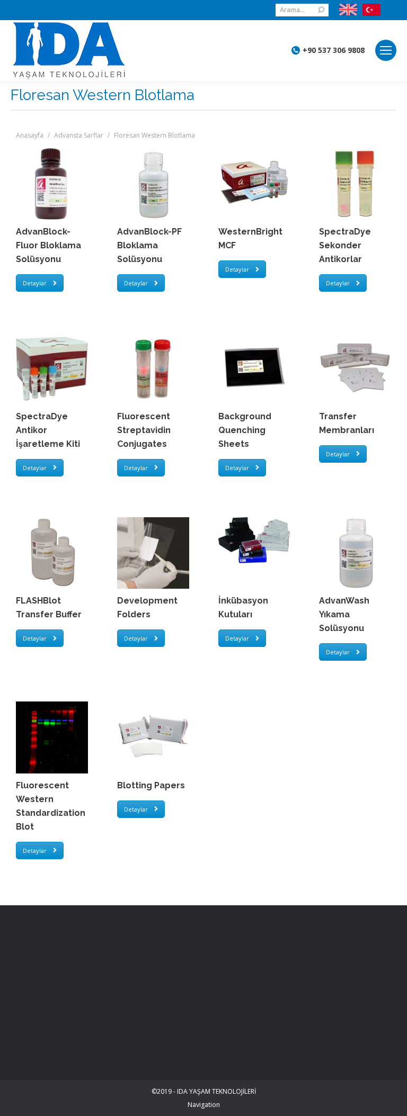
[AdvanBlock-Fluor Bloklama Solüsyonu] (52, 184)
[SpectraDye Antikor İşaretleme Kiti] (52, 368)
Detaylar (35, 283)
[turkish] (369, 10)
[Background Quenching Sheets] (254, 368)
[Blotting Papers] (153, 737)
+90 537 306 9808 (334, 50)
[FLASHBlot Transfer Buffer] (52, 553)
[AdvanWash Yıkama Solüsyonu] (355, 553)
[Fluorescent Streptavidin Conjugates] (153, 368)
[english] (348, 10)
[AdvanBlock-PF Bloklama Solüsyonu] (153, 184)
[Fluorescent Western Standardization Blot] (52, 737)
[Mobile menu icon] (385, 50)
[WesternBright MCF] (254, 184)
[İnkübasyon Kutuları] (254, 540)
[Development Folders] (153, 553)
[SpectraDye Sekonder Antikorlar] (355, 184)
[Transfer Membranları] (355, 368)
